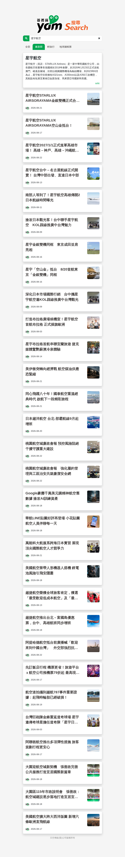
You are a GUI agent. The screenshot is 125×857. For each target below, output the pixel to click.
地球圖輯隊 (65, 46)
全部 (27, 46)
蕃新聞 (38, 46)
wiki (97, 83)
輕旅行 (51, 46)
